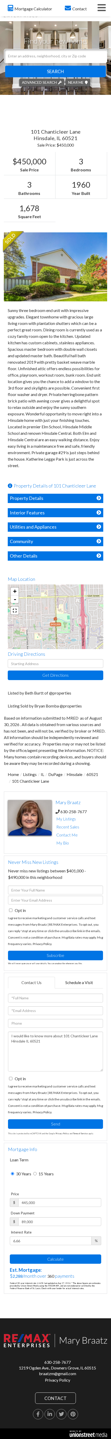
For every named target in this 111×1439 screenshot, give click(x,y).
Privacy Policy (42, 944)
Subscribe (55, 955)
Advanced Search (39, 82)
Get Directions (55, 675)
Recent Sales (67, 826)
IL (42, 774)
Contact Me (67, 834)
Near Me (76, 82)
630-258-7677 (73, 811)
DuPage (55, 774)
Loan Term (19, 1159)
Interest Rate (21, 1232)
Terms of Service (80, 1133)
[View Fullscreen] (15, 610)
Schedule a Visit (79, 982)
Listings (30, 774)
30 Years (23, 1173)
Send (55, 1123)
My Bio (62, 842)
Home (13, 774)
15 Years (46, 1173)
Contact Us (31, 982)
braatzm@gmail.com (57, 1373)
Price (15, 1194)
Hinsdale (74, 774)
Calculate (55, 1259)
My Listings (66, 818)
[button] (55, 71)
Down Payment (23, 1213)
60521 (92, 774)
